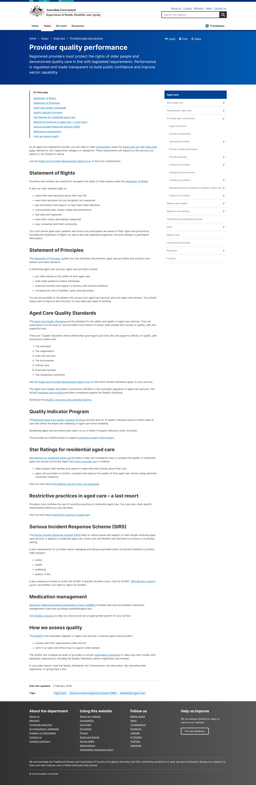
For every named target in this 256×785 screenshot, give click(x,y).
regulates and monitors (51, 392)
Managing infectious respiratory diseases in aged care (195, 187)
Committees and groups (178, 242)
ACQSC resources (44, 615)
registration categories (107, 654)
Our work (61, 25)
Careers (187, 8)
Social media (87, 741)
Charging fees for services (182, 172)
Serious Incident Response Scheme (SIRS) (56, 126)
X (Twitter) (136, 737)
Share (198, 38)
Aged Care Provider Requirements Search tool (65, 161)
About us (176, 8)
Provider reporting (178, 157)
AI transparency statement (44, 728)
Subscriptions (87, 745)
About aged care (175, 102)
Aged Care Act (131, 146)
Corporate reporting (40, 724)
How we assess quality (46, 136)
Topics (47, 25)
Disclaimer (86, 728)
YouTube (135, 741)
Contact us (220, 8)
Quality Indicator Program (47, 112)
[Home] (64, 11)
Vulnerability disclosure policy (96, 749)
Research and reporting (178, 211)
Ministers (199, 8)
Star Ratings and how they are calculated (76, 483)
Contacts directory (40, 741)
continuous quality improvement (96, 437)
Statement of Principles (46, 102)
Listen (172, 38)
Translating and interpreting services (184, 219)
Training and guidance (180, 180)
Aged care (59, 38)
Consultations (138, 724)
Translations (217, 25)
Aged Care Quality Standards (49, 107)
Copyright (85, 724)
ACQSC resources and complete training (68, 399)
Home (35, 25)
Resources (78, 25)
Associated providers (179, 141)
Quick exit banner (90, 737)
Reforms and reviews (177, 203)
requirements (103, 146)
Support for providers (179, 195)
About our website (90, 716)
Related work (173, 235)
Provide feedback (195, 731)
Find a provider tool (86, 461)
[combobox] (190, 14)
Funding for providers (179, 164)
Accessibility (87, 720)
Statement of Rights (44, 98)
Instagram (135, 745)
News (209, 8)
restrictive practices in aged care (71, 514)
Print (185, 38)
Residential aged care (133, 693)
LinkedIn (135, 733)
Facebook (135, 728)
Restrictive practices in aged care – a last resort (60, 121)
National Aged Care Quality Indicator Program (60, 419)
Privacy (84, 733)
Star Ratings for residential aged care (54, 117)
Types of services (177, 126)
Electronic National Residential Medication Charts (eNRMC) (62, 605)
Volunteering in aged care (179, 110)
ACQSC (38, 635)
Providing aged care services (86, 38)
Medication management (47, 131)
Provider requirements (180, 133)
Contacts (171, 258)
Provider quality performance (183, 149)
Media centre (137, 716)
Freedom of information (42, 733)
